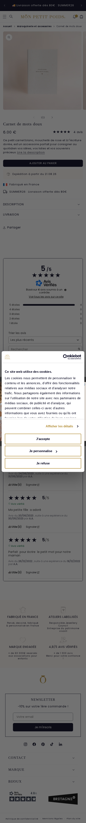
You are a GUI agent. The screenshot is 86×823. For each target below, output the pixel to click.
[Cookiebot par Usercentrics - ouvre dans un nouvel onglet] (63, 357)
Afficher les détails (59, 426)
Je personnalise (40, 451)
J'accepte (43, 439)
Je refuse (43, 463)
